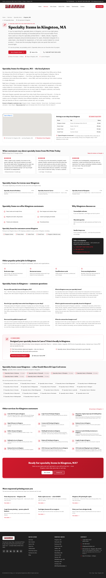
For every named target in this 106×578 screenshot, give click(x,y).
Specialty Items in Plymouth (39, 373)
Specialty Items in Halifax (14, 376)
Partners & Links (33, 552)
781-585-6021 (71, 1)
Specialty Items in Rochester (49, 393)
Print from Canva (33, 550)
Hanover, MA (58, 555)
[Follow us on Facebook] (3, 551)
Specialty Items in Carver (11, 383)
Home (39, 6)
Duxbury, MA (58, 544)
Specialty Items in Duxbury (15, 373)
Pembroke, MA (58, 546)
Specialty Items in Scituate (12, 390)
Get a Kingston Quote (16, 52)
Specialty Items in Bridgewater (30, 386)
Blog (30, 555)
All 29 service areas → (60, 566)
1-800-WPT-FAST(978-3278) (86, 540)
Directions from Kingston (43, 138)
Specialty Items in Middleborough (87, 383)
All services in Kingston (24, 20)
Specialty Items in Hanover (29, 383)
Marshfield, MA (58, 552)
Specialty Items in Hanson (46, 383)
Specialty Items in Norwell (11, 386)
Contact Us (59, 472)
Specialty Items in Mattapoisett (13, 396)
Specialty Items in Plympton (63, 373)
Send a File (61, 6)
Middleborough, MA (60, 559)
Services (46, 6)
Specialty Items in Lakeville (70, 390)
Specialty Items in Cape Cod (32, 396)
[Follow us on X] (14, 551)
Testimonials (75, 6)
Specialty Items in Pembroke (87, 373)
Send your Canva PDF (39, 355)
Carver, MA (57, 550)
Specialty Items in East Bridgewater (66, 383)
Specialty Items (18, 17)
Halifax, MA (57, 548)
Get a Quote (53, 6)
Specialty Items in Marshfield (38, 376)
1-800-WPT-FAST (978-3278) (83, 1)
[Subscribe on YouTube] (21, 551)
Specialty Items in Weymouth (12, 393)
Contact (82, 6)
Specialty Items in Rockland (49, 386)
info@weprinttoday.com (98, 1)
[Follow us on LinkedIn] (10, 551)
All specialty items (9, 20)
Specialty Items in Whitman (67, 386)
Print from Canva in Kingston (19, 355)
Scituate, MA (58, 563)
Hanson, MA (58, 557)
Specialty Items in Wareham (88, 390)
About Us (31, 546)
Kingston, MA (58, 539)
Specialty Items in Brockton (52, 390)
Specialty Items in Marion (67, 393)
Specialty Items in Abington (85, 386)
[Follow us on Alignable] (17, 551)
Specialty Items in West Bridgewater (32, 390)
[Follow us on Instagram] (7, 551)
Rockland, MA (58, 561)
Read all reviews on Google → (96, 153)
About (68, 6)
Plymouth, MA (58, 542)
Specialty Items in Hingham (31, 393)
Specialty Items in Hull (83, 393)
